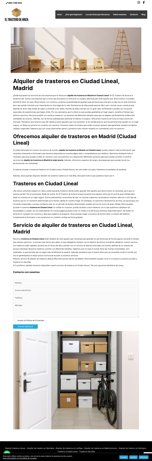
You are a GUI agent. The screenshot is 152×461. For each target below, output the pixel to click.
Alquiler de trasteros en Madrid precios (100, 448)
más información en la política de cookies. (20, 458)
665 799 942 (15, 3)
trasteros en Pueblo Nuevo (78, 265)
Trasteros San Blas (87, 451)
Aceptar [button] (124, 457)
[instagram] (139, 2)
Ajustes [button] (133, 457)
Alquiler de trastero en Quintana (40, 448)
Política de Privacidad (35, 320)
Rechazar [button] (143, 457)
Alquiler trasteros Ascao (15, 448)
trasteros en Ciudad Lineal (50, 169)
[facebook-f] (144, 2)
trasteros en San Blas (67, 176)
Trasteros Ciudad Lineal (67, 451)
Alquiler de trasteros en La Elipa (69, 448)
